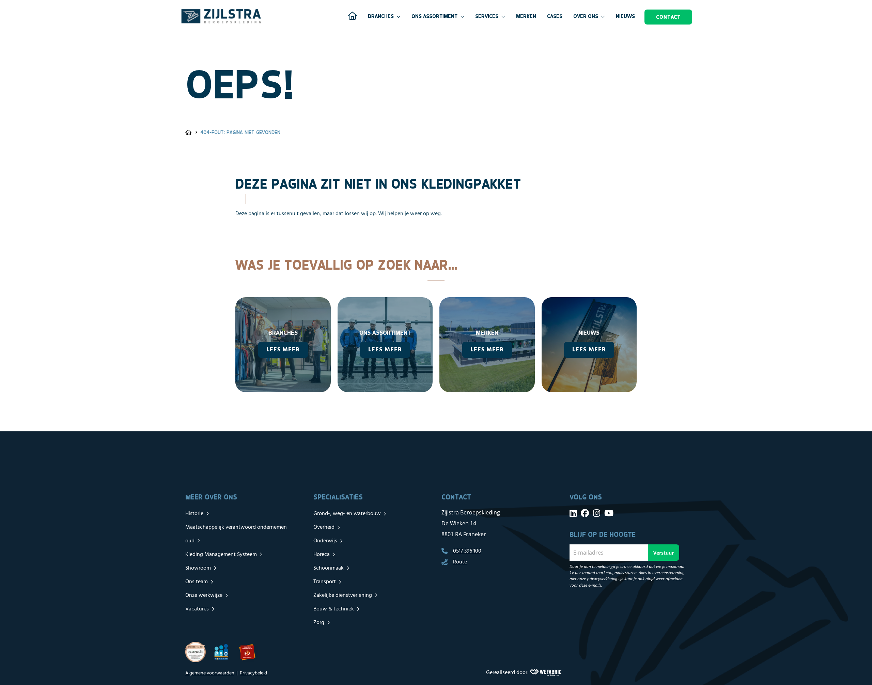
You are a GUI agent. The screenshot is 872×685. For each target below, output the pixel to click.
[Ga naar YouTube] (608, 513)
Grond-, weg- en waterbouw (347, 513)
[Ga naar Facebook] (585, 513)
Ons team (196, 581)
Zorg (318, 622)
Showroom (198, 568)
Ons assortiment (434, 16)
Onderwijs (325, 541)
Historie (194, 513)
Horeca (321, 554)
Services (486, 16)
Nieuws (625, 16)
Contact (668, 17)
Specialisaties (338, 497)
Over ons (585, 16)
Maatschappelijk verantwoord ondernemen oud (236, 534)
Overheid (323, 527)
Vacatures (197, 609)
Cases (554, 16)
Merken (526, 16)
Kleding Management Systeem (221, 554)
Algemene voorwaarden (209, 673)
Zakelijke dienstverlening (342, 595)
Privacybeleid (253, 673)
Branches (381, 16)
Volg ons (586, 497)
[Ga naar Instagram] (596, 513)
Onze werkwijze (203, 595)
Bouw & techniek (333, 609)
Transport (324, 581)
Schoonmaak (328, 568)
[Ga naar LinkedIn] (573, 513)
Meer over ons (211, 497)
